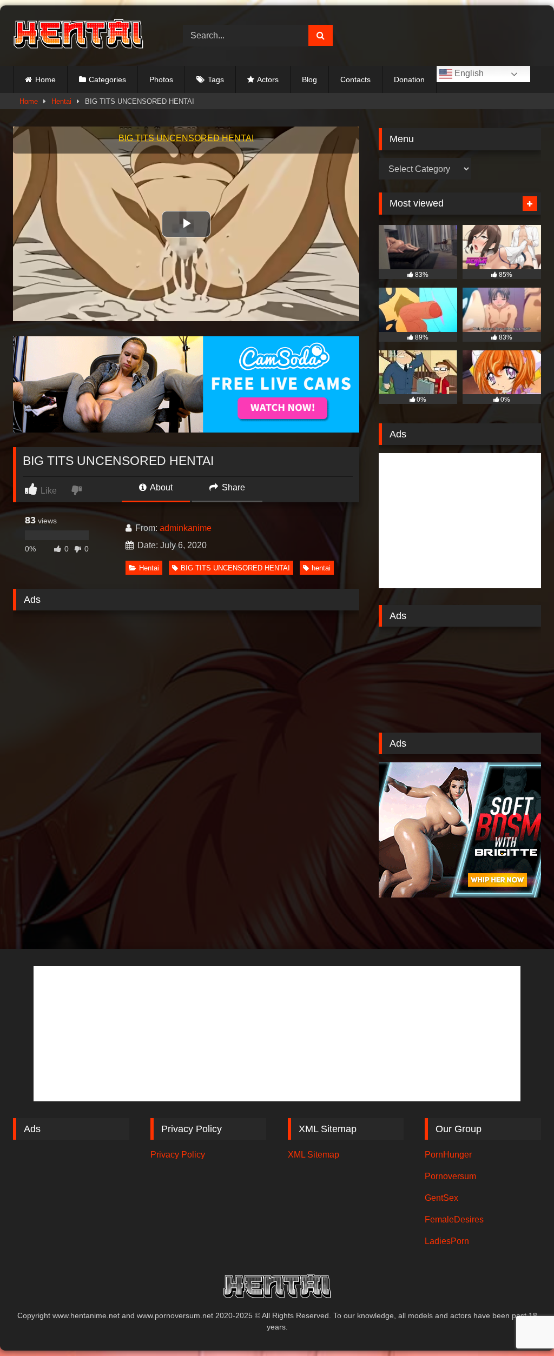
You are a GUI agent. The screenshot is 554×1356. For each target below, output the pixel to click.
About (160, 487)
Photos (161, 79)
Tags (216, 79)
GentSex (441, 1197)
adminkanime (186, 528)
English (468, 73)
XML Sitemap (313, 1154)
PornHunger (448, 1154)
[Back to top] (520, 1323)
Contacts (355, 79)
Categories (107, 79)
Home (45, 79)
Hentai (61, 101)
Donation (409, 79)
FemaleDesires (454, 1219)
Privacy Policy (177, 1154)
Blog (309, 79)
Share (232, 487)
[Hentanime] (85, 35)
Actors (268, 79)
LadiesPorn (447, 1241)
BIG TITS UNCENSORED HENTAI (235, 568)
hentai (321, 568)
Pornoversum (450, 1176)
